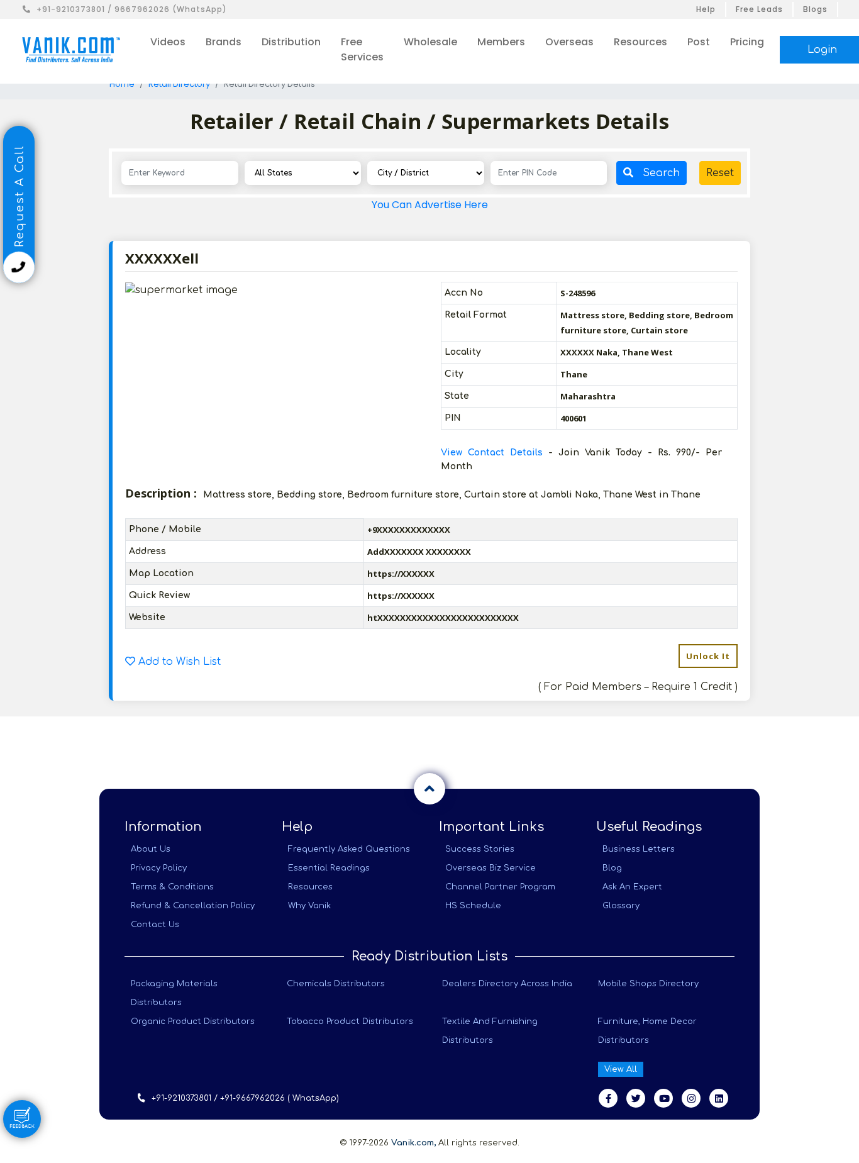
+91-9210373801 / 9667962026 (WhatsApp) (131, 9)
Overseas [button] (569, 42)
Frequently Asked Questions (349, 849)
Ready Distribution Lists (429, 956)
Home (122, 84)
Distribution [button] (291, 42)
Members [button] (501, 42)
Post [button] (698, 42)
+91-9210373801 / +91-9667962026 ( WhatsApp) (245, 1098)
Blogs (815, 9)
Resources (310, 886)
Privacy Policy (159, 868)
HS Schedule (473, 905)
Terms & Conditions (172, 886)
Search (661, 173)
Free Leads (759, 9)
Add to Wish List (178, 661)
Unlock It (708, 656)
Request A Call (19, 198)
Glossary (621, 905)
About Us (150, 849)
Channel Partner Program (500, 886)
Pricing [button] (747, 42)
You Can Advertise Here (430, 205)
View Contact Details (494, 452)
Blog (612, 868)
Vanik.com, (413, 1142)
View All (620, 1069)
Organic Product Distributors (193, 1021)
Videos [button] (168, 42)
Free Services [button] (362, 49)
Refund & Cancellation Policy (193, 905)
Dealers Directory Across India (507, 983)
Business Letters (638, 849)
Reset (720, 173)
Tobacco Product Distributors (350, 1021)
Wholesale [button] (430, 42)
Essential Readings (329, 868)
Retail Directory (179, 84)
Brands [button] (223, 42)
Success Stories (479, 849)
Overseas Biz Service (490, 868)
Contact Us (155, 924)
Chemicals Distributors (336, 983)
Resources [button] (640, 42)
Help (706, 9)
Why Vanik (309, 905)
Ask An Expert (632, 886)
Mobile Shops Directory (648, 983)
